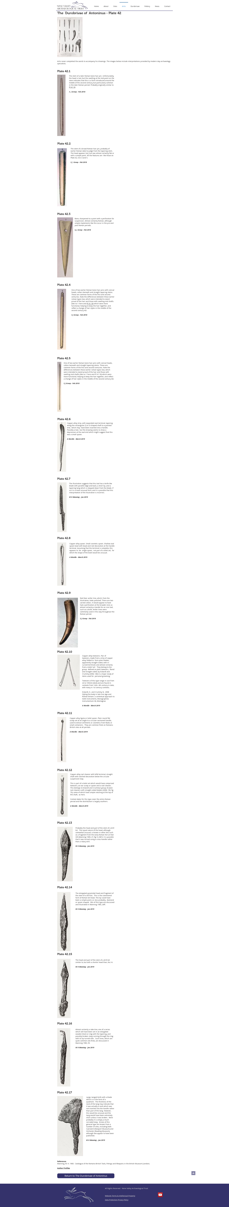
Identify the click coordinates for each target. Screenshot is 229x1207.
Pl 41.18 (72, 87)
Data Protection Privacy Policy (116, 1200)
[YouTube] (160, 1194)
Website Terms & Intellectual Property (120, 1196)
